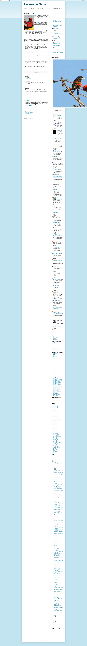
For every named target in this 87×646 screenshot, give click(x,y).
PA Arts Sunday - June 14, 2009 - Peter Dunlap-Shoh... (58, 556)
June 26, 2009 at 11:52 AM (28, 78)
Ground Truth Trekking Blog (57, 234)
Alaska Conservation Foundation (57, 382)
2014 (54, 455)
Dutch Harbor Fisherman (56, 425)
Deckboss (54, 408)
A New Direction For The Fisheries (57, 247)
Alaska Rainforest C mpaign (56, 388)
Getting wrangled (55, 229)
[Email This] (35, 72)
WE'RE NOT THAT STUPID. (57, 326)
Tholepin (54, 197)
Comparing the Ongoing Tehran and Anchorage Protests (58, 524)
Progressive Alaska (35, 4)
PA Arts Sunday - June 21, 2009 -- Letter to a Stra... (58, 526)
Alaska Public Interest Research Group (58, 387)
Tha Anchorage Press (55, 410)
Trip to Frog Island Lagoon (57, 609)
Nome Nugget (54, 448)
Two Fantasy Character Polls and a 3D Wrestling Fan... (58, 481)
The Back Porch (55, 329)
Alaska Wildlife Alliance (56, 390)
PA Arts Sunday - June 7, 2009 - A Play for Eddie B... (58, 590)
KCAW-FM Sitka (55, 431)
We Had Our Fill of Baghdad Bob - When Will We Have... (58, 477)
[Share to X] (36, 72)
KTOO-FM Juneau (55, 443)
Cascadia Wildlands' (40, 18)
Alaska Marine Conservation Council (57, 386)
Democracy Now (55, 353)
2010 (54, 460)
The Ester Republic (55, 216)
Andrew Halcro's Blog (55, 407)
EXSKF (54, 40)
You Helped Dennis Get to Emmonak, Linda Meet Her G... (58, 502)
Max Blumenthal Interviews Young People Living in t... (58, 600)
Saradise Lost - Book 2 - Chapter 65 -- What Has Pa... (58, 533)
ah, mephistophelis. (56, 28)
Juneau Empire (55, 429)
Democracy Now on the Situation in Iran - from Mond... (58, 548)
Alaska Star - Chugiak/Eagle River (57, 420)
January (55, 620)
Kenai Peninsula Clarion (56, 433)
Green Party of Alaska (56, 399)
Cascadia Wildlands (27, 100)
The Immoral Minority (56, 174)
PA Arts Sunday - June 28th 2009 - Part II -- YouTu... (58, 485)
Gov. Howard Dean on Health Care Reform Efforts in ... (58, 495)
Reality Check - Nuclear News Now (58, 52)
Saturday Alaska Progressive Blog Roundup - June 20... (58, 530)
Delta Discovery (55, 424)
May (54, 615)
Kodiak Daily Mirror (55, 439)
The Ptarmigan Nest (56, 285)
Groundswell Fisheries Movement (57, 144)
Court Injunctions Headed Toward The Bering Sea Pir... (58, 516)
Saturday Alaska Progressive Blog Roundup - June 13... (58, 564)
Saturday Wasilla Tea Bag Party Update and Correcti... (58, 612)
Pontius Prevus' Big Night (57, 511)
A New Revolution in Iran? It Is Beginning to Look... (58, 554)
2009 (54, 461)
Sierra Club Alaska (55, 393)
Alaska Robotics (55, 212)
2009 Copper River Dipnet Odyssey (58, 543)
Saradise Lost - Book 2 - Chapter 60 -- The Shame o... (58, 575)
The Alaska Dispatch (55, 411)
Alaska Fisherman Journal (56, 417)
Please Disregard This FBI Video (58, 598)
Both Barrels (55, 168)
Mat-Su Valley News (55, 343)
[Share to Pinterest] (38, 72)
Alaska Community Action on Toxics (57, 380)
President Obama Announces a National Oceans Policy (58, 568)
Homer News (54, 427)
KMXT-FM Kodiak (55, 437)
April (54, 616)
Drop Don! (54, 342)
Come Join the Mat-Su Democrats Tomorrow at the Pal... (58, 566)
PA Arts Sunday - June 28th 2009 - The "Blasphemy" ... (58, 487)
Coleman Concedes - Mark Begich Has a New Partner (58, 474)
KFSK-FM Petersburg (55, 435)
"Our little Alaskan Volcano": (34, 52)
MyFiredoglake (55, 339)
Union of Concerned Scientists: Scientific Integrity (57, 49)
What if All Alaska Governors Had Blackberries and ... (58, 604)
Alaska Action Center (55, 378)
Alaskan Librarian (55, 162)
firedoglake (54, 338)
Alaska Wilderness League (56, 389)
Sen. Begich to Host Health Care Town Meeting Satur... (58, 535)
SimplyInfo (54, 20)
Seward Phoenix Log (55, 450)
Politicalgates (55, 189)
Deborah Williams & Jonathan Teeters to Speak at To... (57, 537)
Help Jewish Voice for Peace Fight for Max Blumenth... (58, 532)
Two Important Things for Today (58, 580)
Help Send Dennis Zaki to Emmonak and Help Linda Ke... (58, 514)
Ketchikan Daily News (56, 434)
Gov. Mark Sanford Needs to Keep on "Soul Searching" (58, 497)
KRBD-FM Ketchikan (55, 440)
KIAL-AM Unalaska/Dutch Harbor (57, 436)
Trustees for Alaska (55, 395)
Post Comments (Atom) (30, 118)
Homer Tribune (55, 428)
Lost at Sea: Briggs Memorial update (57, 206)
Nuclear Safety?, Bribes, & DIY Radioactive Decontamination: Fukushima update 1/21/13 (57, 38)
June (54, 469)
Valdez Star (54, 452)
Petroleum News (55, 449)
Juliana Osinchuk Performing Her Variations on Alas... (58, 573)
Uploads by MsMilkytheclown (57, 36)
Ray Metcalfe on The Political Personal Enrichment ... (57, 606)
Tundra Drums (55, 451)
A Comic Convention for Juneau (57, 213)
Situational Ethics (55, 291)
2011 (54, 459)
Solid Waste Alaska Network (56, 394)
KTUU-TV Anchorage (55, 444)
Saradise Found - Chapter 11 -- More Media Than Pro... (58, 542)
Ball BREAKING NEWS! (56, 157)
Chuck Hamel (54, 626)
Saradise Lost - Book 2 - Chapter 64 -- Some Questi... (58, 540)
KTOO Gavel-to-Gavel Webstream (57, 442)
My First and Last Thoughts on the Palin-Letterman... (58, 570)
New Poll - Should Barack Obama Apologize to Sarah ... (58, 488)
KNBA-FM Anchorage (55, 438)
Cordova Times (55, 423)
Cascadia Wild (36, 23)
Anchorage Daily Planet (56, 406)
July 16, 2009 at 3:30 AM (28, 113)
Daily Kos (54, 336)
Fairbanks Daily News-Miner (56, 426)
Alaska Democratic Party (56, 398)
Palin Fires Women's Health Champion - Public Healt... (57, 591)
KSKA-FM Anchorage (55, 441)
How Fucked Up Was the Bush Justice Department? (58, 597)
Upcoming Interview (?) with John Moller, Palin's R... (58, 509)
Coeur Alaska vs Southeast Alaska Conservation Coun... (58, 520)
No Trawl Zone (55, 272)
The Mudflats (55, 150)
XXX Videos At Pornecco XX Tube (57, 183)
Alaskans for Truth (55, 392)
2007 (54, 622)
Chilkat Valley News (55, 422)
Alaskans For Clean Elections (57, 391)
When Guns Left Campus (56, 217)
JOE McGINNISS (55, 266)
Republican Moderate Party (56, 400)
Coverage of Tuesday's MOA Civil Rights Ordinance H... (58, 577)
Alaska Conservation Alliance (56, 381)
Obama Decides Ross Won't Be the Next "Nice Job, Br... (58, 550)
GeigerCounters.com (56, 53)
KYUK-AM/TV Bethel (55, 446)
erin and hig (35, 15)
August (55, 467)
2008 (54, 621)
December (55, 462)
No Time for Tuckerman (56, 151)
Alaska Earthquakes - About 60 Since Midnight (59, 115)
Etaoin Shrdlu (54, 409)
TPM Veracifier (55, 356)
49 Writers (54, 404)
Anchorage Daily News (56, 421)
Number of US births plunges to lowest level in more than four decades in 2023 (57, 138)
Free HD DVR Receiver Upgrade (29, 112)
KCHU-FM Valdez (55, 432)
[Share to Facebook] (37, 72)
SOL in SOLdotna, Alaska (56, 222)
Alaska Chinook (55, 156)
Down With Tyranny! (55, 337)
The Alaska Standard (55, 412)
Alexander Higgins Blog (56, 45)
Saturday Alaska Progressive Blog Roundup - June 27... (58, 490)
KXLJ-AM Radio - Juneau (56, 348)
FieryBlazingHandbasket (56, 259)
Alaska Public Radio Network (56, 419)
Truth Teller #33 (59, 122)
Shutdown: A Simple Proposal (56, 279)
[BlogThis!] (35, 72)
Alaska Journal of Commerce (56, 418)
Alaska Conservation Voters (56, 383)
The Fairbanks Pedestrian (56, 300)
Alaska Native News (55, 405)
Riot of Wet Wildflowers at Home (58, 559)
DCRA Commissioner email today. (57, 169)
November (55, 463)
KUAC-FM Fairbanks (55, 445)
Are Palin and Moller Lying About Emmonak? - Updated (58, 479)
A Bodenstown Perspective (57, 311)
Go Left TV (54, 354)
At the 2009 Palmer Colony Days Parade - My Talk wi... (58, 562)
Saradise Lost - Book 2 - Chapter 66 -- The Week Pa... (58, 528)
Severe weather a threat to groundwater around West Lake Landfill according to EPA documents (57, 33)
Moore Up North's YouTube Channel (57, 349)
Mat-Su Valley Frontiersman (56, 447)
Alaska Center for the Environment (57, 379)
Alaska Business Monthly (56, 416)
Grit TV (54, 355)
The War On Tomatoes (59, 130)
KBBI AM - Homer (55, 430)
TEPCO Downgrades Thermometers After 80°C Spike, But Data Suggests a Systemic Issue (57, 26)
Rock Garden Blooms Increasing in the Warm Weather (58, 607)
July (54, 468)
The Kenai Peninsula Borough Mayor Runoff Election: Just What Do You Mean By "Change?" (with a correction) (58, 313)
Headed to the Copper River (57, 546)
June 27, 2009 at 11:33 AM (28, 105)
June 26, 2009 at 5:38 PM (28, 93)
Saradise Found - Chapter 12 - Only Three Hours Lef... (58, 471)
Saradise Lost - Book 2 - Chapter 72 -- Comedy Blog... (58, 500)
